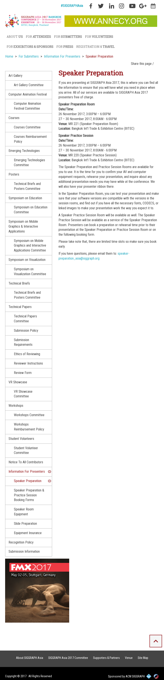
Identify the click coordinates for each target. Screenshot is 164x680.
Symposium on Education (25, 198)
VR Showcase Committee (23, 393)
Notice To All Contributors (26, 462)
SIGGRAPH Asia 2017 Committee (68, 658)
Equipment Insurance (28, 533)
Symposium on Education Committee (30, 209)
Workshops (16, 406)
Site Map (143, 658)
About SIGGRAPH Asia (29, 658)
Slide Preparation (25, 524)
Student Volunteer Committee (26, 450)
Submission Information (24, 551)
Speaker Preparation (27, 481)
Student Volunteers (21, 439)
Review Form (23, 373)
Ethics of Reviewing (27, 354)
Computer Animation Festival (28, 94)
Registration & (95, 47)
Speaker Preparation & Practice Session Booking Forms (29, 495)
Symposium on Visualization (27, 260)
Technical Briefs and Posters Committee (27, 186)
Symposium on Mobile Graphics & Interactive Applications (23, 226)
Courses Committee (27, 127)
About (15, 37)
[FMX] (37, 590)
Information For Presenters (27, 471)
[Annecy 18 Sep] (110, 21)
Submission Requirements (23, 342)
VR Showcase (18, 382)
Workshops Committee (29, 415)
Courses (14, 118)
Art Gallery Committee (29, 85)
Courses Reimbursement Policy (30, 139)
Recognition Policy (21, 542)
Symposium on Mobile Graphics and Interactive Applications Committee (30, 246)
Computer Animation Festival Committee (27, 106)
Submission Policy (26, 330)
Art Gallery (15, 76)
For (38, 37)
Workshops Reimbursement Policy (29, 426)
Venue (129, 658)
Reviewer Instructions (28, 363)
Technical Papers (20, 307)
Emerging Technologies (24, 151)
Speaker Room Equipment (24, 511)
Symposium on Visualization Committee (30, 271)
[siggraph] (33, 21)
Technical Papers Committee (25, 318)
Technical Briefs (19, 283)
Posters (14, 174)
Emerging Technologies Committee (29, 162)
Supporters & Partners (106, 658)
